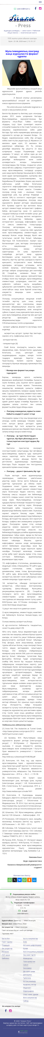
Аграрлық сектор (29, 984)
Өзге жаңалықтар (30, 997)
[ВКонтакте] (19, 880)
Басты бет (6, 938)
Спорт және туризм (30, 994)
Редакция (6, 945)
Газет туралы (7, 942)
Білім (25, 942)
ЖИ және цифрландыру (32, 945)
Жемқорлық (27, 958)
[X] (14, 880)
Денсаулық (27, 975)
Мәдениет (27, 988)
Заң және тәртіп (29, 955)
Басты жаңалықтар (30, 938)
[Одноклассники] (29, 880)
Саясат (25, 965)
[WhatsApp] (9, 880)
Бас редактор (7, 948)
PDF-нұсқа (6, 955)
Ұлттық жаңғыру (29, 981)
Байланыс (5, 958)
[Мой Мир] (34, 880)
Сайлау (26, 1001)
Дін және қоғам (29, 971)
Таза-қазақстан (29, 961)
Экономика (27, 968)
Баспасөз (5, 952)
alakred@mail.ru (23, 9)
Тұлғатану (27, 978)
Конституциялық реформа (33, 952)
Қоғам (25, 948)
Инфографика (28, 991)
